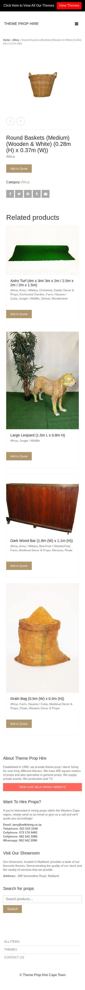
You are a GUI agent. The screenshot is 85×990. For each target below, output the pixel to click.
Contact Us (14, 957)
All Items (12, 941)
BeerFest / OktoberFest (54, 546)
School (45, 298)
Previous (11, 80)
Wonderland (59, 298)
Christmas (45, 290)
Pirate (68, 550)
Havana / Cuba (38, 704)
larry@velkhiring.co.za (27, 824)
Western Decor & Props (44, 708)
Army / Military (28, 290)
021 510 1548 (29, 828)
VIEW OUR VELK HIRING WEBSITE (42, 787)
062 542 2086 (28, 836)
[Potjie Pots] (10, 121)
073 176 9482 (28, 832)
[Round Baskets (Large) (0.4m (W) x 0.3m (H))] (21, 121)
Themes (10, 949)
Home (6, 40)
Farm (49, 294)
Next (73, 80)
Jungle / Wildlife (29, 298)
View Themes (69, 5)
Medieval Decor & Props (35, 550)
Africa (16, 40)
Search (12, 909)
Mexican (57, 550)
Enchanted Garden (32, 294)
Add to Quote (19, 168)
